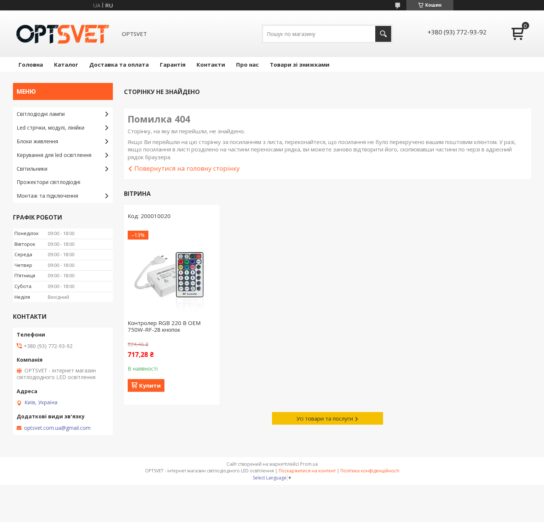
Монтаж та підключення (47, 195)
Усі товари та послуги (324, 418)
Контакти (211, 64)
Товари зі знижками (299, 64)
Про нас (247, 64)
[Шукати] (383, 34)
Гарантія (172, 64)
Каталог (66, 64)
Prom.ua (309, 464)
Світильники (32, 168)
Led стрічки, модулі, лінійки (50, 127)
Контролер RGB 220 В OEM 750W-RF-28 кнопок (164, 326)
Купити (150, 385)
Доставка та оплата (119, 64)
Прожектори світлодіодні (48, 181)
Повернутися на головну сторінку (187, 168)
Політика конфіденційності (369, 471)
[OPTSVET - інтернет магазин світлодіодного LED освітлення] (63, 33)
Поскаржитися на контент (307, 471)
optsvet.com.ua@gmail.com (57, 428)
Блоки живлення (37, 141)
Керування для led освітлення (54, 154)
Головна (31, 64)
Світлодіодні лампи (41, 113)
